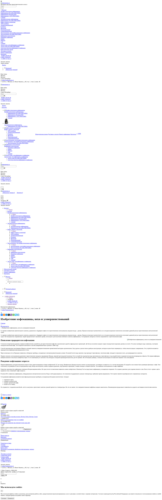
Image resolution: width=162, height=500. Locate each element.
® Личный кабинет (6, 438)
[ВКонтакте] (2, 315)
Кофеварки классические (18, 252)
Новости (3, 413)
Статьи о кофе (5, 457)
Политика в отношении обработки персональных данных (17, 449)
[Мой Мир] (6, 315)
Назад (10, 209)
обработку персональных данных (20, 431)
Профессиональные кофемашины (20, 215)
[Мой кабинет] (1, 185)
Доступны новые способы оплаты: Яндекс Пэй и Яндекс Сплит (19, 416)
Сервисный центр (6, 455)
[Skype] (16, 315)
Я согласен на (16, 431)
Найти (2, 475)
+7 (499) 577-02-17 (6, 58)
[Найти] (2, 8)
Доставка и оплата (6, 454)
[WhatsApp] (13, 315)
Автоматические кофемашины (19, 226)
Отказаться (11, 498)
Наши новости (5, 435)
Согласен (3, 498)
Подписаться (27, 429)
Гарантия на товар (6, 443)
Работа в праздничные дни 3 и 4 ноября (12, 419)
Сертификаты (5, 446)
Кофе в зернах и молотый (18, 232)
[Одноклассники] (4, 315)
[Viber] (11, 315)
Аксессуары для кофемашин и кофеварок (22, 264)
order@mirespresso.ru (8, 80)
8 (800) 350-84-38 (6, 55)
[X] (9, 315)
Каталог (9, 211)
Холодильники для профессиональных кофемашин (25, 246)
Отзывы (3, 444)
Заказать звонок (12, 304)
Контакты (3, 437)
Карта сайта (4, 447)
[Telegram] (18, 315)
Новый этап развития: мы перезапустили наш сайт (15, 423)
